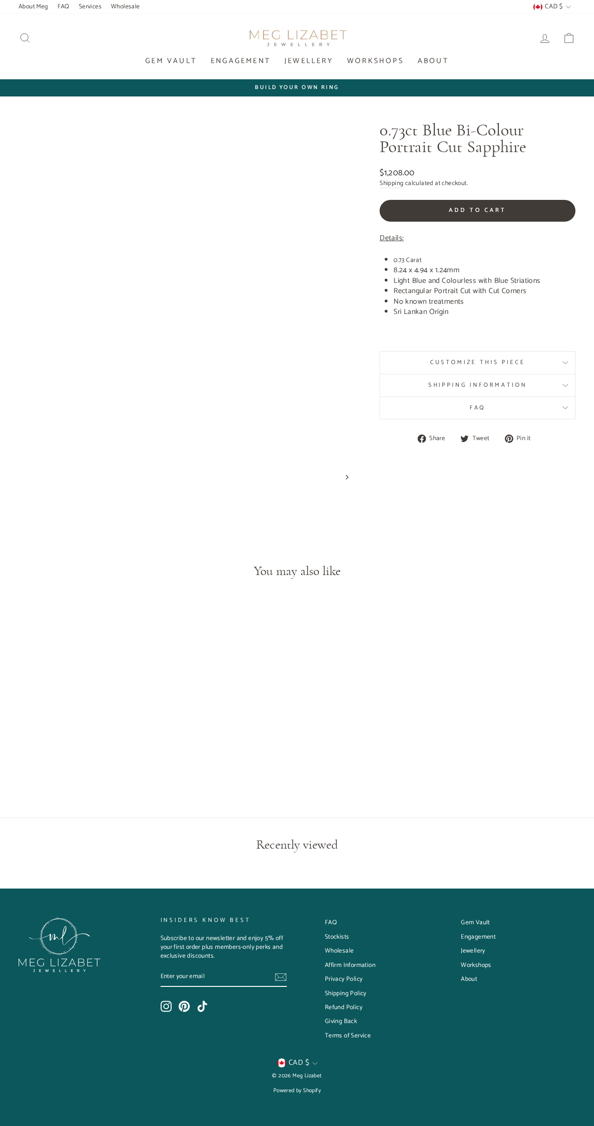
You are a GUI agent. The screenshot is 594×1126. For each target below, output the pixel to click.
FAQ (64, 6)
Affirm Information (350, 965)
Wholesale (125, 6)
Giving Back (341, 1021)
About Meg (33, 6)
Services (90, 6)
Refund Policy (343, 1007)
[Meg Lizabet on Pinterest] (184, 1006)
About (433, 61)
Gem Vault (171, 61)
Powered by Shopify (297, 1090)
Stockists (337, 937)
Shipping (391, 183)
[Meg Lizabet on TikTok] (202, 1006)
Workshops (375, 61)
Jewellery (308, 61)
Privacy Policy (344, 979)
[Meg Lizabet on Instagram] (166, 1006)
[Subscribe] (281, 977)
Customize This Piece (477, 362)
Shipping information (477, 385)
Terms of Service (348, 1035)
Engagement (241, 61)
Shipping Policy (346, 993)
